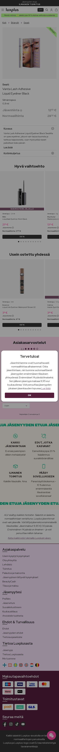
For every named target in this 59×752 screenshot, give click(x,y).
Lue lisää (46, 388)
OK (29, 395)
